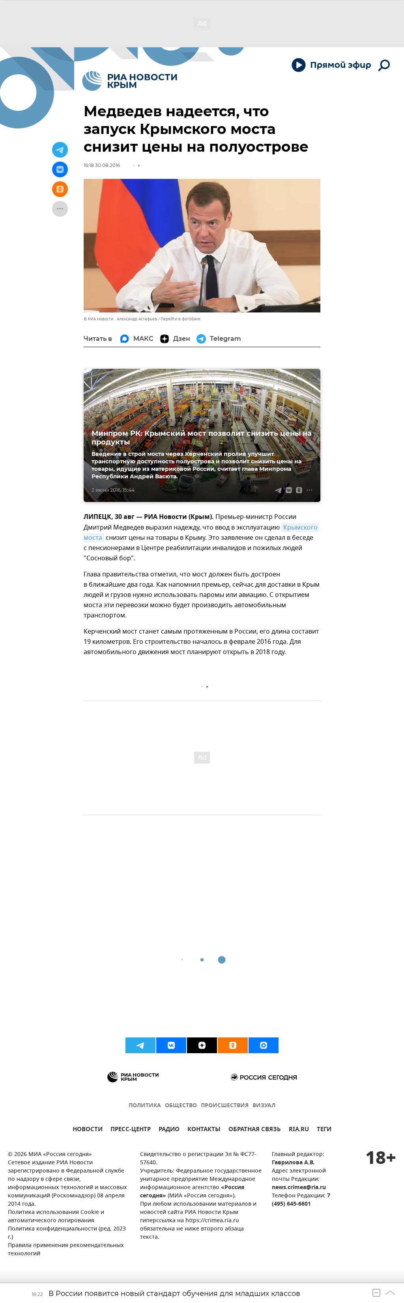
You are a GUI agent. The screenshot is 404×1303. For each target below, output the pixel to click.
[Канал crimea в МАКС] (264, 1045)
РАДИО (169, 1130)
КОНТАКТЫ (204, 1130)
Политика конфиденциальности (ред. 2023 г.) (67, 1233)
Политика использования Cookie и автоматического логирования (56, 1216)
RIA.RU (299, 1130)
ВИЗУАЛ (263, 1105)
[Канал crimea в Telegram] (140, 1045)
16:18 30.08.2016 (102, 165)
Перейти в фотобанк (180, 319)
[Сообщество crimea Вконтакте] (171, 1045)
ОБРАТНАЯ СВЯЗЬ (254, 1130)
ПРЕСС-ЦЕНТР (130, 1130)
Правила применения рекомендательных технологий (66, 1249)
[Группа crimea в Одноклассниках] (233, 1045)
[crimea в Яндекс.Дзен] (202, 1045)
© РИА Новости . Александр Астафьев (120, 319)
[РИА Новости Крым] (129, 81)
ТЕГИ (324, 1130)
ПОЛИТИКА (145, 1105)
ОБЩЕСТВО (181, 1105)
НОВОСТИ (88, 1130)
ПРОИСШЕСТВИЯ (225, 1105)
